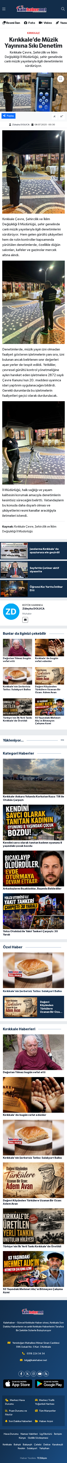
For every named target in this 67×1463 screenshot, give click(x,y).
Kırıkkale (33, 33)
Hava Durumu (11, 1434)
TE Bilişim (42, 1458)
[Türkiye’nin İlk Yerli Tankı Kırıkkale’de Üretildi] (17, 707)
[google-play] (49, 1384)
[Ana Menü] (3, 9)
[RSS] (46, 1374)
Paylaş (10, 116)
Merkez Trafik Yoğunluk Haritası (45, 1402)
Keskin (21, 1448)
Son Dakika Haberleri (20, 1421)
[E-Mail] (25, 620)
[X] (27, 1374)
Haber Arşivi (46, 1421)
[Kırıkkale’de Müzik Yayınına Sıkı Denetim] (33, 92)
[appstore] (17, 1384)
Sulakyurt (32, 1448)
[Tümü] (62, 740)
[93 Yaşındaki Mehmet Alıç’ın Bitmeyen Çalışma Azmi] (49, 707)
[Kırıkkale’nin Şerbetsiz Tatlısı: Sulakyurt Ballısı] (17, 675)
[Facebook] (21, 1374)
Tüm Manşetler (47, 1411)
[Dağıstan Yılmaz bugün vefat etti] (17, 647)
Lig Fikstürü (46, 1434)
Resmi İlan (12, 23)
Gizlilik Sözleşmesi (38, 1438)
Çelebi (37, 1444)
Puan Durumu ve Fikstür (16, 1413)
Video (47, 23)
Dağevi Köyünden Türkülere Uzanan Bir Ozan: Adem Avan (47, 689)
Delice (47, 1444)
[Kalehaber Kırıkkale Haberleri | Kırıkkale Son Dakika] (33, 9)
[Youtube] (40, 1374)
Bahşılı (17, 1444)
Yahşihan (44, 1448)
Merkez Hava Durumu (15, 1402)
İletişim (58, 1434)
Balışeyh (27, 1444)
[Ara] (63, 9)
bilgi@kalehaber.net (35, 1360)
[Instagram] (33, 1374)
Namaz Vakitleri (29, 1434)
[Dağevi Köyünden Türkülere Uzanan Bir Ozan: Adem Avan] (49, 675)
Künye (22, 1438)
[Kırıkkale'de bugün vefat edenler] (49, 647)
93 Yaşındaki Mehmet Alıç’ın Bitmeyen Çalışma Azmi (47, 721)
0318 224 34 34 (36, 1353)
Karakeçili (57, 1444)
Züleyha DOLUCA (20, 125)
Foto (31, 23)
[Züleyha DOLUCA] (11, 611)
